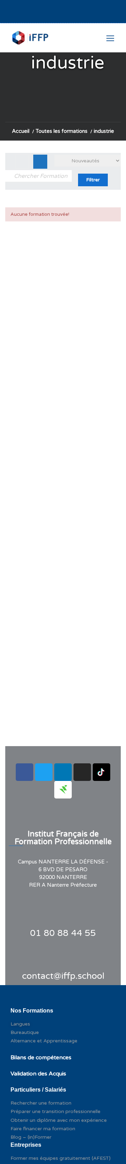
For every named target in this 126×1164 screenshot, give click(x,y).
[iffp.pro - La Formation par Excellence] (29, 41)
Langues (20, 1024)
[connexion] (86, 13)
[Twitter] (43, 772)
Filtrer (93, 180)
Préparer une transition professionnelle (55, 1111)
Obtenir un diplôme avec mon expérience (58, 1120)
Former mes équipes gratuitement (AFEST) (60, 1158)
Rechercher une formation (40, 1103)
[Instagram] (82, 772)
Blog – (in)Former (30, 1137)
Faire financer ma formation (42, 1129)
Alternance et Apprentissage (43, 1041)
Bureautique (24, 1032)
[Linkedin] (63, 772)
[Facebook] (24, 772)
